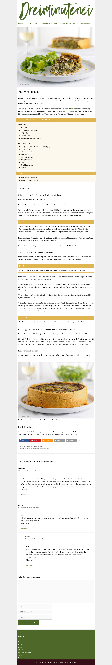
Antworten (24, 495)
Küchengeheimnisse (62, 23)
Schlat (48, 101)
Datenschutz (72, 662)
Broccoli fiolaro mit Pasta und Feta (31, 446)
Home (20, 23)
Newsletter (85, 23)
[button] (24, 440)
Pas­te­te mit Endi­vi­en (67, 111)
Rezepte (27, 23)
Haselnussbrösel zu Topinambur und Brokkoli (34, 448)
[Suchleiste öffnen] (92, 23)
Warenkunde (46, 23)
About (75, 23)
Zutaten (36, 23)
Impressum (63, 662)
